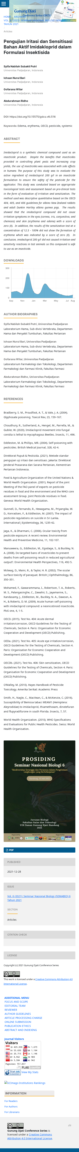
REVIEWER (11, 1009)
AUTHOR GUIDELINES (18, 1013)
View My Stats (29, 1072)
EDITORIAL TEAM (15, 1005)
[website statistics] (13, 1072)
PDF (11, 850)
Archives (20, 16)
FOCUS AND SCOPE (16, 1001)
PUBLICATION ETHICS (18, 1026)
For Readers (10, 1101)
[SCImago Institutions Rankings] (24, 1082)
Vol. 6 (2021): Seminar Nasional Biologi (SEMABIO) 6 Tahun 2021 (37, 22)
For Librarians (11, 1112)
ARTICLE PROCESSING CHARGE (23, 1018)
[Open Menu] (3, 3)
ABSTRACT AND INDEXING (21, 1030)
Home (7, 16)
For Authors (10, 1106)
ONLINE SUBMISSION (18, 1022)
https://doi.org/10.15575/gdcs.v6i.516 (33, 116)
